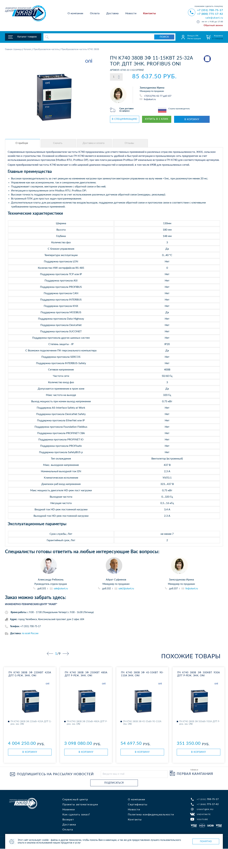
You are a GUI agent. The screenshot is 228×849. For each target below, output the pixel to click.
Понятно (206, 841)
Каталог (27, 49)
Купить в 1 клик (156, 119)
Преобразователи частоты (46, 49)
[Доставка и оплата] (94, 143)
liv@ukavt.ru (150, 99)
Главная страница (13, 49)
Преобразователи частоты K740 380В (80, 49)
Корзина (217, 37)
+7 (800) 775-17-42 (210, 14)
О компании (75, 13)
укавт (23, 803)
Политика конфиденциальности (151, 814)
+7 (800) (208, 804)
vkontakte (204, 814)
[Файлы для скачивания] (58, 143)
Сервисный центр (75, 799)
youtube (202, 819)
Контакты (149, 13)
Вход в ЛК (192, 36)
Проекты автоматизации (80, 804)
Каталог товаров (27, 36)
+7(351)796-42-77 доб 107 (157, 96)
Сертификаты (138, 804)
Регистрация (194, 38)
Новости (131, 13)
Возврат (68, 819)
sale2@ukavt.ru (126, 588)
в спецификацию (124, 119)
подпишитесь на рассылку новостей (55, 774)
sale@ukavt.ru (214, 18)
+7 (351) (208, 799)
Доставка (112, 13)
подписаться (114, 783)
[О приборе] (22, 143)
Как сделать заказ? (76, 814)
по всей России (30, 633)
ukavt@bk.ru (205, 809)
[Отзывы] (130, 143)
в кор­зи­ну (29, 752)
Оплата (95, 13)
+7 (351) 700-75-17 (210, 10)
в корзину (191, 119)
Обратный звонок (213, 25)
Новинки (68, 809)
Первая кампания (195, 774)
